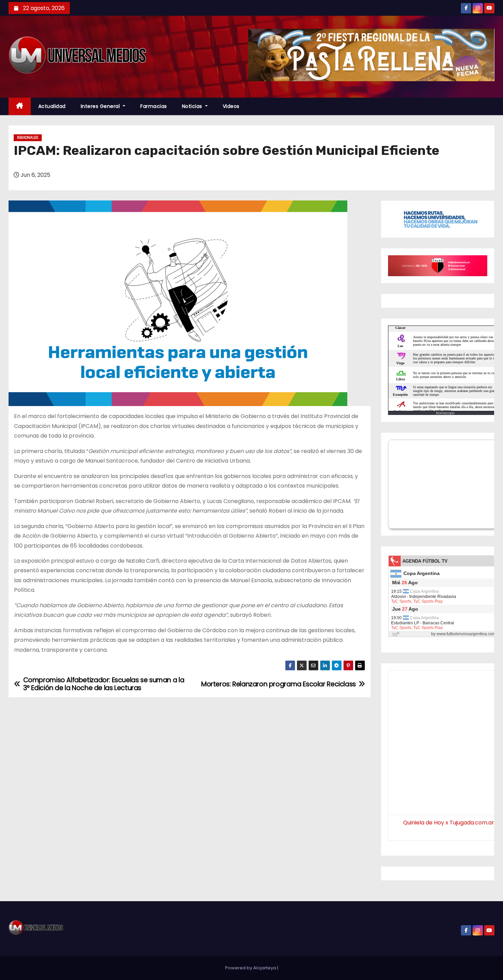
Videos (231, 106)
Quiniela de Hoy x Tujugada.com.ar (448, 822)
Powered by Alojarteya (251, 968)
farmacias (153, 106)
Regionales (27, 137)
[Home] (20, 106)
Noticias (193, 106)
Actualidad (52, 106)
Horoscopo (445, 413)
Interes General (101, 106)
